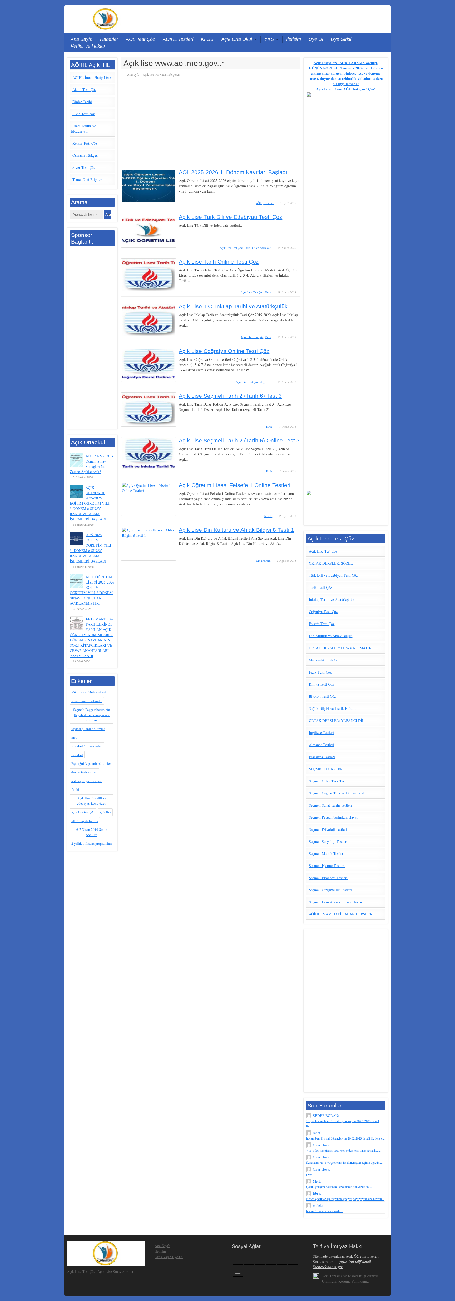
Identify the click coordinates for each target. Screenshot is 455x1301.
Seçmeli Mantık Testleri (326, 853)
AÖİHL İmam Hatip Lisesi (92, 77)
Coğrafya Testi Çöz (323, 611)
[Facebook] (238, 1259)
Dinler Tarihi (82, 101)
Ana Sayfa (81, 39)
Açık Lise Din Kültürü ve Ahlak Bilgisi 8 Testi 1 (236, 530)
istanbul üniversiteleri (87, 746)
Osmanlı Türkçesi (85, 155)
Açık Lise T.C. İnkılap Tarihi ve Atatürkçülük (233, 306)
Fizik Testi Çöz (320, 672)
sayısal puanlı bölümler (88, 728)
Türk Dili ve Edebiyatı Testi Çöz (333, 575)
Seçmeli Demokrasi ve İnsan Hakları (336, 901)
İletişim (293, 39)
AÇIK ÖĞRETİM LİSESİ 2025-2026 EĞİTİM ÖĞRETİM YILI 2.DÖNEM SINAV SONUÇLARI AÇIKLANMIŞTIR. (92, 590)
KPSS (207, 39)
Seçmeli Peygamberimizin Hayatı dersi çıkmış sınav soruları (91, 714)
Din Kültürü (263, 561)
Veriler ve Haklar (88, 46)
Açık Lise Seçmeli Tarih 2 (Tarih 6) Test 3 (230, 396)
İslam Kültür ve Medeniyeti (83, 128)
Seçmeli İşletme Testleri (327, 865)
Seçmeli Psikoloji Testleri (328, 829)
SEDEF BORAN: (342, 1120)
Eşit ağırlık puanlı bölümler (91, 763)
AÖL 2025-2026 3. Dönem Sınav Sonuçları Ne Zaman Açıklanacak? (92, 463)
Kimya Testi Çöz (321, 684)
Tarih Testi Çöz (320, 587)
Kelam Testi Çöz (84, 143)
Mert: (339, 1184)
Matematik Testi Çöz (324, 659)
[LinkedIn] (293, 1259)
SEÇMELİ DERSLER (326, 768)
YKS (269, 39)
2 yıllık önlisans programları (91, 843)
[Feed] (238, 1270)
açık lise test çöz (83, 812)
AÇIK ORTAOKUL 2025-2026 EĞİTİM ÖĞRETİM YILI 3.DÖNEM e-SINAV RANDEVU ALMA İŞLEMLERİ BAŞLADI (90, 503)
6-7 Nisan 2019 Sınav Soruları (91, 832)
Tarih (268, 292)
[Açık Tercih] (106, 18)
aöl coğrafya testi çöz (86, 780)
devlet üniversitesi (84, 772)
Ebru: (345, 1196)
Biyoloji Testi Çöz (322, 696)
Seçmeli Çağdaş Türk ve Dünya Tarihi (337, 793)
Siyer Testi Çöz (83, 167)
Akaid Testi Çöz (84, 89)
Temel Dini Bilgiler (87, 179)
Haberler (109, 39)
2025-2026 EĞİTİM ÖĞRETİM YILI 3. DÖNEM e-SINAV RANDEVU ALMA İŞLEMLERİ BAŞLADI (90, 548)
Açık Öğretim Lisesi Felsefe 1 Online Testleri (234, 485)
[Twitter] (249, 1259)
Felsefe (268, 516)
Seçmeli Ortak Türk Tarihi (328, 780)
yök (74, 692)
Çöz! (371, 89)
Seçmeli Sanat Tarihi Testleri (330, 805)
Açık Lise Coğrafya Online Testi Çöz (224, 351)
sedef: (345, 1135)
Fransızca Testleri (322, 756)
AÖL (259, 203)
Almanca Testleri (321, 744)
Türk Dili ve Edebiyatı (257, 248)
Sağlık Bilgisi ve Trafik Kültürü (333, 708)
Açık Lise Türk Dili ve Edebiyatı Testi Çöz (230, 217)
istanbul (77, 754)
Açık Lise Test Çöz (231, 248)
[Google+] (260, 1259)
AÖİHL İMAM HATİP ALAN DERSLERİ (341, 914)
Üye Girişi (341, 39)
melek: (324, 1208)
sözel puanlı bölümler (86, 700)
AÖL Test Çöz (140, 39)
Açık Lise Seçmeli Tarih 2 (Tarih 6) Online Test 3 (239, 440)
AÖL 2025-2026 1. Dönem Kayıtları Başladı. (234, 172)
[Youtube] (282, 1259)
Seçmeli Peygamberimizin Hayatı (333, 817)
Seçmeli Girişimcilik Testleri (330, 889)
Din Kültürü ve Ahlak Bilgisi (330, 635)
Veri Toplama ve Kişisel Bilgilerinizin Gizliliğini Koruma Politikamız (350, 1278)
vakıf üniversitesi (93, 692)
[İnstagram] (271, 1259)
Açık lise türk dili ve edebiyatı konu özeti (91, 801)
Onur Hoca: (343, 1147)
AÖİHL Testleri (178, 39)
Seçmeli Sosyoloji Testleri (328, 841)
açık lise (105, 812)
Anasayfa (133, 74)
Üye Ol (316, 39)
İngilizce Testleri (321, 732)
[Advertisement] (92, 338)
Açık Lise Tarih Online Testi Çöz (219, 262)
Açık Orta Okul (236, 39)
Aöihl (75, 789)
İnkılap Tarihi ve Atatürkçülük (331, 599)
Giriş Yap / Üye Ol (169, 1256)
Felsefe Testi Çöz (321, 623)
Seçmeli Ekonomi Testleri (328, 877)
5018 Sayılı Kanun (84, 820)
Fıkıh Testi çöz (83, 113)
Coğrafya (265, 382)
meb (74, 737)
